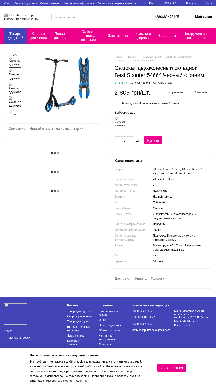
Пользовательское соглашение (64, 380)
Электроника (118, 35)
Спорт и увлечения (38, 35)
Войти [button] (126, 103)
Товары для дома (61, 35)
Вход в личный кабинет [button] (108, 313)
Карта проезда (183, 325)
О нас (7, 3)
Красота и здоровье (143, 35)
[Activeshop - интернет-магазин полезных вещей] (15, 313)
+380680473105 (166, 17)
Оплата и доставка (25, 3)
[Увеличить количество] (131, 140)
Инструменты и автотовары (196, 35)
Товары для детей (15, 35)
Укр (145, 3)
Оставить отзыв (162, 82)
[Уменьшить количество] (118, 140)
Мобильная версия (19, 337)
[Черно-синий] (120, 122)
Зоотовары (167, 35)
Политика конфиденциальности (116, 3)
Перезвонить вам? (143, 316)
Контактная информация (79, 3)
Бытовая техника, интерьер (88, 35)
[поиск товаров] (135, 17)
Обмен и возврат (50, 3)
